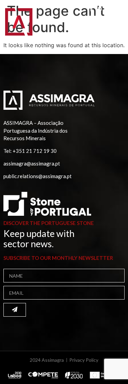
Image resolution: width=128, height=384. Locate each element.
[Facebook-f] (91, 8)
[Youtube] (115, 8)
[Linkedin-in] (99, 8)
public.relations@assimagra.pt (37, 176)
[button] (113, 26)
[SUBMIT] (14, 310)
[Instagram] (107, 8)
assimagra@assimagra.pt (31, 163)
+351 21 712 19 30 (35, 151)
